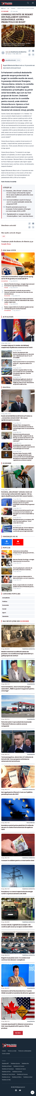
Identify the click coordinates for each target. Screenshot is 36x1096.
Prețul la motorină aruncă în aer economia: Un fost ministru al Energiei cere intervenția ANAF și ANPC (18, 209)
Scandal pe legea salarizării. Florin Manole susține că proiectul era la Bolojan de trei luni (24, 446)
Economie (13, 8)
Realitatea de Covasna (19, 1066)
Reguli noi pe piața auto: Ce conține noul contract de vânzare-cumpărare (15, 959)
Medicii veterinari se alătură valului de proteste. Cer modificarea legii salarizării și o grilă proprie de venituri (17, 654)
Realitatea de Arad (28, 1077)
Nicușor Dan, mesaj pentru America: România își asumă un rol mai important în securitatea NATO (23, 427)
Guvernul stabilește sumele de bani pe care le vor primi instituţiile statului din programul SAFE (19, 202)
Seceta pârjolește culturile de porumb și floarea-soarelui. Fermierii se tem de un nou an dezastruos (18, 292)
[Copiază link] (29, 50)
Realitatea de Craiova (21, 1069)
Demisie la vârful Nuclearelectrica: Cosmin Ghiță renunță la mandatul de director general (18, 992)
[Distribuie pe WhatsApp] (29, 54)
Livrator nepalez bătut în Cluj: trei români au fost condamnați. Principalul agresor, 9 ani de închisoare (23, 372)
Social (6, 287)
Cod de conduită (6, 1053)
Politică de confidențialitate (24, 1051)
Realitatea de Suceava (22, 1074)
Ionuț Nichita (31, 684)
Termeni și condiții (12, 1051)
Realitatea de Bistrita (18, 52)
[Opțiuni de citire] (32, 1092)
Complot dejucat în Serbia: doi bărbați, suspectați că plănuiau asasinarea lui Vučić (17, 346)
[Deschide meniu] (33, 3)
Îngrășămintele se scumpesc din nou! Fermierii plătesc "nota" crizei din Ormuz (20, 215)
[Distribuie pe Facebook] (33, 50)
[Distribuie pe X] (33, 54)
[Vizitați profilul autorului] (3, 52)
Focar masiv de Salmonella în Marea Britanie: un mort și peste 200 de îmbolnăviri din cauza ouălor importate (19, 300)
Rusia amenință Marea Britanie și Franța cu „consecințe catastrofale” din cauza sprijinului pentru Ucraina (16, 418)
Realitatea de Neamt (7, 1066)
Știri (8, 8)
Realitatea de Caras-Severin (8, 1074)
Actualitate (4, 281)
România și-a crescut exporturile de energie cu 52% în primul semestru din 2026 (17, 893)
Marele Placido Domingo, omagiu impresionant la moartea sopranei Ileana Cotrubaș (19, 285)
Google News (6, 244)
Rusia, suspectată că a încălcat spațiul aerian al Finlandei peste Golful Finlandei (19, 308)
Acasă (4, 8)
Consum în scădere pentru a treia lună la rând (17, 860)
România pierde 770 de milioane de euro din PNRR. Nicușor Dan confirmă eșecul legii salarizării (23, 529)
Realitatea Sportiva (15, 1063)
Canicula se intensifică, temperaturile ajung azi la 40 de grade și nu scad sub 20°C (17, 278)
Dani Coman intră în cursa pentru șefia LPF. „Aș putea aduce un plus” (24, 363)
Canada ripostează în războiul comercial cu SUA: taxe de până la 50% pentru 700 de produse (17, 1026)
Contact (4, 1051)
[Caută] (28, 3)
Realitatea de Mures (17, 1077)
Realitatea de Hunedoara (8, 1069)
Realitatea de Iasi (6, 1077)
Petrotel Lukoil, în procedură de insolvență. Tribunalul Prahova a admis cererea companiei (16, 724)
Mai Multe (18, 1033)
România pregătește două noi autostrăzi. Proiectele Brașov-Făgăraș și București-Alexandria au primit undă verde (23, 381)
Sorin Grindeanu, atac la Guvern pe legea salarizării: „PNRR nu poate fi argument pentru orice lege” (17, 689)
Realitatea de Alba (6, 1079)
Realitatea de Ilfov (6, 1071)
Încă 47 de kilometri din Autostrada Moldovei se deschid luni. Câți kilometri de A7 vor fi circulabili (23, 355)
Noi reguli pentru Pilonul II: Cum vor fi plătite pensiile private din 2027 (16, 793)
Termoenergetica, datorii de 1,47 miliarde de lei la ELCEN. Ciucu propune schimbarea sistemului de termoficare (17, 759)
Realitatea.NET (5, 1063)
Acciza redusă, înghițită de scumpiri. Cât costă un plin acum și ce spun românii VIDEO (16, 926)
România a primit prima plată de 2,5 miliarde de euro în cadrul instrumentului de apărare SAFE (17, 827)
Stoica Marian (31, 822)
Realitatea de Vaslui (17, 1071)
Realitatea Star (25, 1063)
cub (3, 236)
